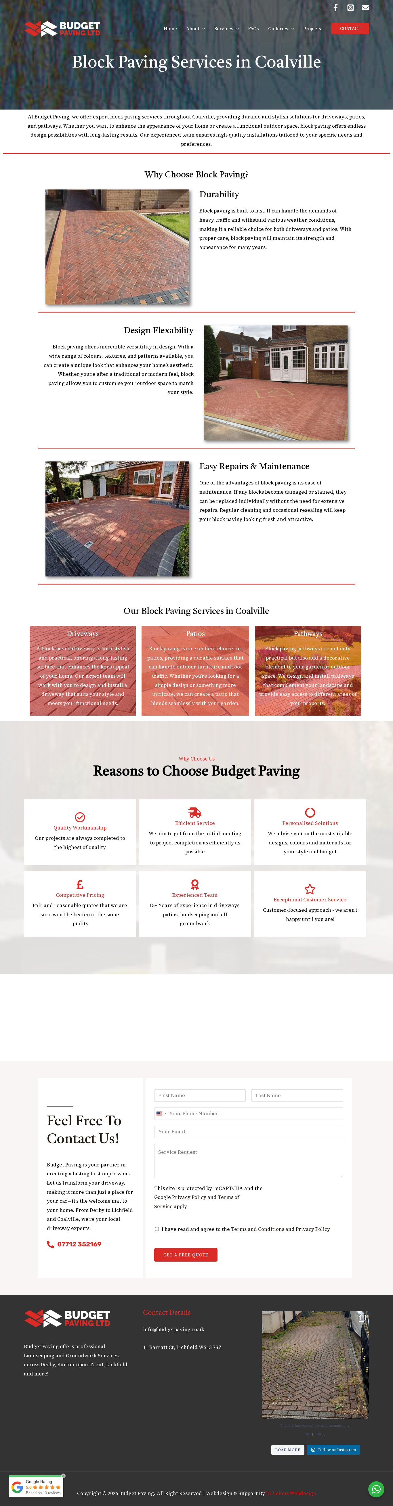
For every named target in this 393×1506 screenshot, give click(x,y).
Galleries (278, 28)
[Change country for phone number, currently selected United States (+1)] (160, 1114)
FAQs (253, 28)
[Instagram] (350, 7)
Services (223, 28)
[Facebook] (335, 7)
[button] (202, 28)
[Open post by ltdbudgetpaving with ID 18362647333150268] (315, 1365)
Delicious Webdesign (291, 1493)
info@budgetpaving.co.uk (173, 1329)
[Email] (365, 7)
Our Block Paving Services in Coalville (196, 611)
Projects (312, 28)
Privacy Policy (189, 1197)
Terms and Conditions (257, 1229)
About (192, 28)
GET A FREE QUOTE (185, 1255)
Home (170, 28)
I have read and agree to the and (246, 1229)
